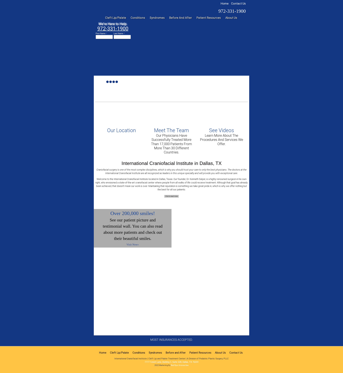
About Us (220, 352)
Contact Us (238, 3)
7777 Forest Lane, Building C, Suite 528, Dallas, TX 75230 (171, 362)
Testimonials (114, 278)
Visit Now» (132, 244)
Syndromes (155, 352)
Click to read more (171, 196)
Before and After (176, 352)
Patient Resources (200, 352)
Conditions (139, 352)
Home (225, 3)
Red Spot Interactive (180, 365)
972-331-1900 (232, 11)
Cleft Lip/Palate (119, 352)
